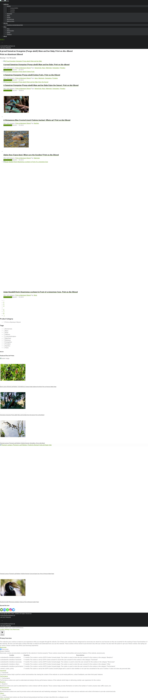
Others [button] (2, 693)
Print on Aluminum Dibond (23, 68)
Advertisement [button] (4, 688)
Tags (2, 325)
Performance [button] (4, 676)
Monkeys (8, 340)
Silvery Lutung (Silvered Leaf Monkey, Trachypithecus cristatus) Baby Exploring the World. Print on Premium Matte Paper (28, 386)
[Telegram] (13, 609)
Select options (7, 70)
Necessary (5, 649)
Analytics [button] (2, 682)
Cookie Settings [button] (5, 629)
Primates (62, 68)
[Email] (1, 609)
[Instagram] (10, 609)
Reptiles (36, 123)
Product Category (6, 319)
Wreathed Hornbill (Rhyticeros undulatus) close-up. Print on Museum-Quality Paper (19, 602)
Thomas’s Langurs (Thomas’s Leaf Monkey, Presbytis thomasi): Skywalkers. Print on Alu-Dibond (22, 443)
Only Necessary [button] (15, 629)
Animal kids (38, 68)
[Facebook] (4, 609)
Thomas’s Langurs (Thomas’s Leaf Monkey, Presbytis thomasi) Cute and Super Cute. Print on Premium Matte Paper (27, 573)
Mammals (49, 68)
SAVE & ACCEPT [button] (5, 699)
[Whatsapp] (7, 609)
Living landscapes (10, 336)
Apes (43, 68)
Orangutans (55, 68)
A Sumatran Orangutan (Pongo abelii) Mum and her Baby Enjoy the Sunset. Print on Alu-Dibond (22, 415)
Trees (7, 348)
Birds (35, 295)
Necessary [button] (3, 647)
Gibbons (7, 334)
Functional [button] (3, 671)
